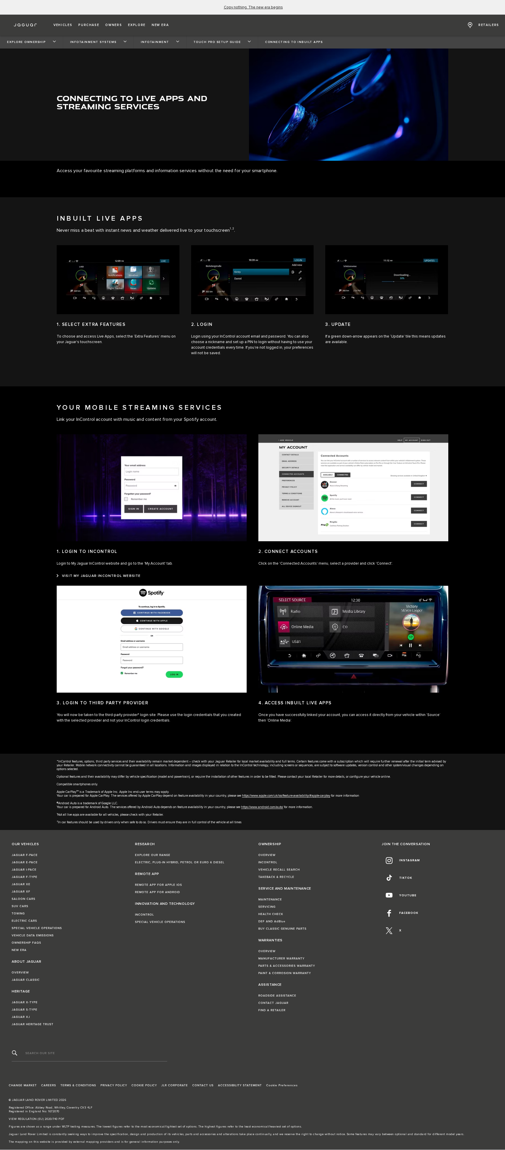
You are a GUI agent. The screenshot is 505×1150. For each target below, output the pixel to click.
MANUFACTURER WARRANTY (281, 958)
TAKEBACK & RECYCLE (276, 877)
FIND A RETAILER (272, 1010)
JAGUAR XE (21, 884)
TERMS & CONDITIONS (78, 1085)
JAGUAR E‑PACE (25, 862)
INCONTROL (144, 914)
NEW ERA (19, 950)
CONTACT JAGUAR (273, 1003)
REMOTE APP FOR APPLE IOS (158, 885)
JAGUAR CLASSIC (26, 980)
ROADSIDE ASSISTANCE (277, 995)
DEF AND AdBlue (272, 921)
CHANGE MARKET (23, 1085)
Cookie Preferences (282, 1085)
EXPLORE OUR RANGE (152, 855)
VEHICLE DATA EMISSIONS (33, 935)
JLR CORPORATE (174, 1085)
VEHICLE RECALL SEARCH (279, 869)
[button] (63, 25)
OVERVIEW (20, 972)
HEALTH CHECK (270, 914)
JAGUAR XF (21, 891)
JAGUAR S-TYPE (24, 1009)
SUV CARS (20, 906)
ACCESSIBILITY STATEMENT (240, 1085)
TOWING (18, 913)
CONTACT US (203, 1085)
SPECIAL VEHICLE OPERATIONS (37, 928)
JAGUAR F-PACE (25, 855)
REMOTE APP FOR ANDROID (157, 892)
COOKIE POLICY (144, 1085)
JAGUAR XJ (21, 1017)
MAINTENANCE (270, 899)
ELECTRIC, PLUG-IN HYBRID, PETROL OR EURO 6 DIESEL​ (179, 862)
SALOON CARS (23, 899)
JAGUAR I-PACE (24, 869)
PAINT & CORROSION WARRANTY (284, 973)
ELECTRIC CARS (24, 921)
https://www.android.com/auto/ (262, 807)
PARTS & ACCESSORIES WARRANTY (286, 966)
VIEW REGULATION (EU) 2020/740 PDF (37, 1119)
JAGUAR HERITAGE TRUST (32, 1024)
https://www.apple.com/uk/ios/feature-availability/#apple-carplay (286, 795)
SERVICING (267, 907)
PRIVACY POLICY (114, 1085)
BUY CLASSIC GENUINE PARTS (282, 929)
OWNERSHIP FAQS (26, 943)
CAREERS (48, 1085)
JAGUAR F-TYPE (24, 877)
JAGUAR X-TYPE (25, 1002)
